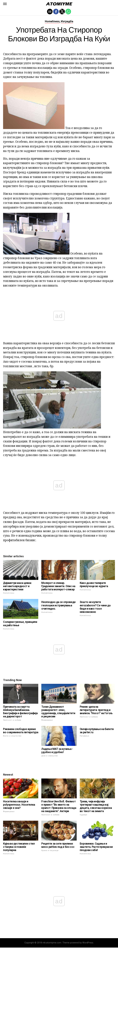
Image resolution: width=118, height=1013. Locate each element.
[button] (5, 4)
